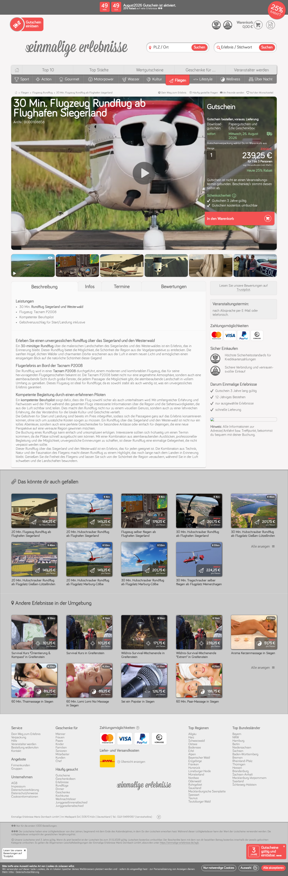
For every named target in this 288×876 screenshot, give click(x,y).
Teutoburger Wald (199, 801)
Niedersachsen (241, 747)
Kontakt (16, 751)
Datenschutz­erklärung (25, 790)
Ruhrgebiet (195, 784)
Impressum (18, 786)
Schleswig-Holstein (244, 784)
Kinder (60, 744)
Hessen (237, 767)
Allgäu (192, 734)
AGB (14, 783)
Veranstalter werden (251, 70)
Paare (59, 740)
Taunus (193, 798)
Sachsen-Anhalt (242, 774)
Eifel (191, 751)
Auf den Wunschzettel (261, 92)
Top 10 (48, 70)
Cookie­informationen (24, 796)
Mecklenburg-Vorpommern (249, 778)
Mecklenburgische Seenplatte (207, 791)
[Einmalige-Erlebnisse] (76, 47)
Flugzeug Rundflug (42, 92)
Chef (59, 761)
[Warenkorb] (258, 24)
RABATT (275, 13)
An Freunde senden (233, 92)
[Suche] (218, 47)
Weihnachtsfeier (66, 799)
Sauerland (194, 788)
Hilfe (14, 740)
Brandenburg (240, 771)
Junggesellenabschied (69, 806)
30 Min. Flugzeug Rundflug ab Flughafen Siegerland (84, 92)
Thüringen (238, 764)
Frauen (60, 737)
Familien (61, 747)
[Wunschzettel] (271, 24)
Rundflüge (62, 785)
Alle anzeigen (260, 546)
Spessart (193, 794)
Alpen (192, 754)
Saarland (238, 781)
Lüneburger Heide (199, 771)
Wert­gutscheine (149, 70)
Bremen (237, 757)
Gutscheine (63, 775)
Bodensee (194, 747)
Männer (60, 734)
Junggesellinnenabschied (71, 802)
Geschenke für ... (200, 70)
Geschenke (63, 792)
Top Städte (98, 70)
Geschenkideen (65, 778)
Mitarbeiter (62, 754)
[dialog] (144, 869)
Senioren (61, 751)
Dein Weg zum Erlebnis (173, 92)
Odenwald (194, 781)
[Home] (16, 70)
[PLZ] (150, 47)
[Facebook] (159, 817)
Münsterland (196, 774)
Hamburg (238, 740)
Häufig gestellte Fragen (205, 92)
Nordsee (193, 778)
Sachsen (237, 751)
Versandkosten (254, 165)
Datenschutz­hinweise (24, 793)
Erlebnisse (62, 782)
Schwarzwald (196, 740)
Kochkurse (62, 795)
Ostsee (192, 744)
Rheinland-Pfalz (242, 761)
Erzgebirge (195, 761)
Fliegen (25, 92)
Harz (191, 737)
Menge (210, 148)
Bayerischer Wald (199, 757)
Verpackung (18, 737)
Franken (193, 764)
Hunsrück (194, 767)
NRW (235, 737)
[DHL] (107, 762)
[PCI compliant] (216, 361)
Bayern (236, 734)
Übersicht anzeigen (132, 761)
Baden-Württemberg (245, 754)
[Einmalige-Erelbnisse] (144, 785)
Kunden (60, 757)
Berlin (236, 744)
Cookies (40, 869)
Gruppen (16, 768)
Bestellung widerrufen (24, 747)
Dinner (60, 789)
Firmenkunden (20, 765)
